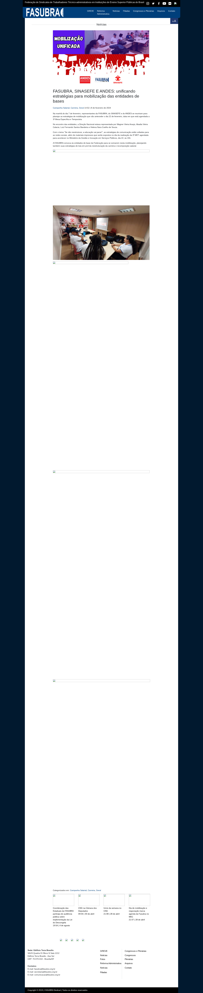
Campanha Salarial (61, 108)
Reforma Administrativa (103, 12)
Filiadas (126, 11)
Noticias (103, 955)
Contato (171, 11)
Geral (81, 108)
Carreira (74, 108)
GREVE (90, 11)
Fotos (102, 959)
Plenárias (129, 959)
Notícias (116, 11)
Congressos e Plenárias (143, 11)
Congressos (130, 955)
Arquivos (161, 11)
